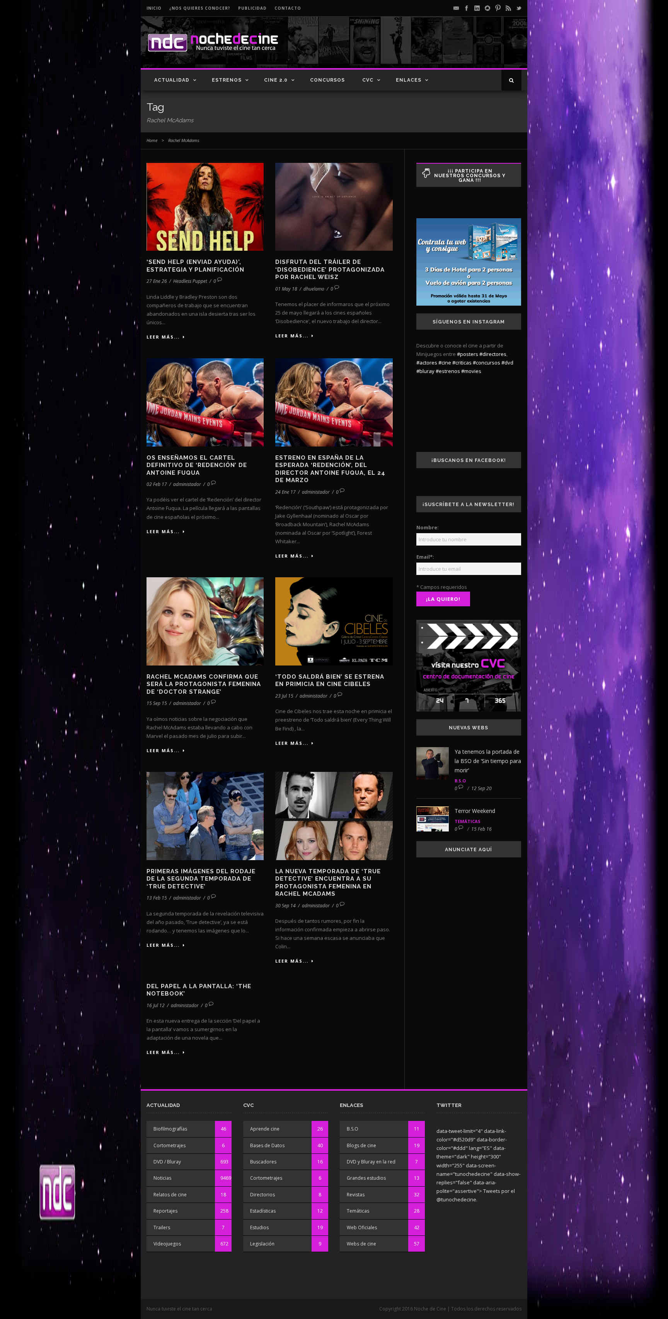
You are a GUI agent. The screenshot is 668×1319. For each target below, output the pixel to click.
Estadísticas (263, 1211)
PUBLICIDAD (252, 8)
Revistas (356, 1194)
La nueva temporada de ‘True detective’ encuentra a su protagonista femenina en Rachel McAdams (328, 883)
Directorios (262, 1194)
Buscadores (263, 1161)
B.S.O (460, 781)
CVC (367, 80)
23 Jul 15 (284, 696)
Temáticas (468, 821)
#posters (467, 354)
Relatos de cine (170, 1194)
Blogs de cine (361, 1145)
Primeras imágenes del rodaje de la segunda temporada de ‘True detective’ (201, 879)
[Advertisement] (431, 48)
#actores (426, 362)
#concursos (486, 362)
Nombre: (427, 527)
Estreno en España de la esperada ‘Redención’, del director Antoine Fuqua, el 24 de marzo (330, 469)
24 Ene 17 (285, 492)
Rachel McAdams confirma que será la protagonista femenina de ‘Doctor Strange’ (204, 684)
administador (187, 484)
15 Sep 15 (157, 703)
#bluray (425, 371)
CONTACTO (287, 8)
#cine (444, 362)
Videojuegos (167, 1243)
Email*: (425, 556)
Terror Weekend (475, 810)
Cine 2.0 (276, 80)
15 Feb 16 (481, 829)
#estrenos (448, 371)
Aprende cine (264, 1129)
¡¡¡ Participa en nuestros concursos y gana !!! (470, 175)
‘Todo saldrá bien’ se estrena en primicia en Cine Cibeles (329, 680)
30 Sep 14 (285, 905)
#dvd (507, 362)
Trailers (161, 1227)
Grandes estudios (366, 1178)
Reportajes (165, 1211)
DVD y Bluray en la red (371, 1161)
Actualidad (171, 80)
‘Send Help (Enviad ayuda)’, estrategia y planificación (195, 265)
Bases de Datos (267, 1145)
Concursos (327, 80)
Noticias (162, 1178)
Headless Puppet (190, 281)
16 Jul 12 (156, 1005)
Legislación (262, 1243)
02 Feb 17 (157, 484)
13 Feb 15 (157, 898)
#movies (471, 371)
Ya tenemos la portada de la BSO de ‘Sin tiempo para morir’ (488, 761)
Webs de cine (361, 1243)
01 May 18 (286, 289)
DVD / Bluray (167, 1161)
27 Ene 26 (157, 281)
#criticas (462, 362)
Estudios (259, 1227)
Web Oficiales (362, 1227)
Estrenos (227, 80)
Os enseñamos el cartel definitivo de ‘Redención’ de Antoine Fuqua (197, 465)
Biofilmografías (170, 1129)
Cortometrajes (169, 1145)
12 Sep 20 (481, 788)
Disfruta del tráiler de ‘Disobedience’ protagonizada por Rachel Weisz (330, 269)
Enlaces (408, 80)
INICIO (154, 8)
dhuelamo (313, 289)
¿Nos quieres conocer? (199, 8)
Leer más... (163, 337)
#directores (492, 354)
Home (152, 140)
